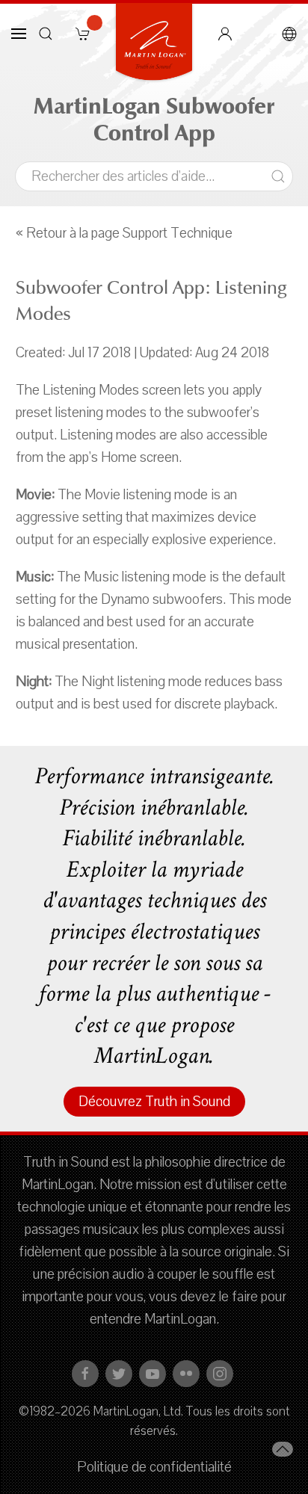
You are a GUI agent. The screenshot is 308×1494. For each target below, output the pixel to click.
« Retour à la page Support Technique (124, 233)
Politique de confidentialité (154, 1467)
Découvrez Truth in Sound (154, 1101)
